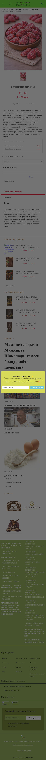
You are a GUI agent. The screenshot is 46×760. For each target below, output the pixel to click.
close (43, 369)
